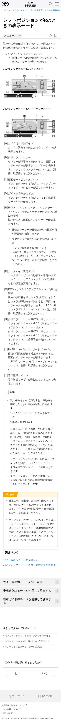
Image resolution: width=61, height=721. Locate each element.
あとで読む (47, 696)
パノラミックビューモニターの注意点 (23, 646)
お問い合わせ (7, 713)
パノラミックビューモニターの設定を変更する (29, 565)
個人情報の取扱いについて (13, 705)
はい (17, 673)
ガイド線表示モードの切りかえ (20, 560)
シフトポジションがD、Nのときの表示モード (27, 641)
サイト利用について (10, 709)
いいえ (43, 673)
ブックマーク (18, 696)
